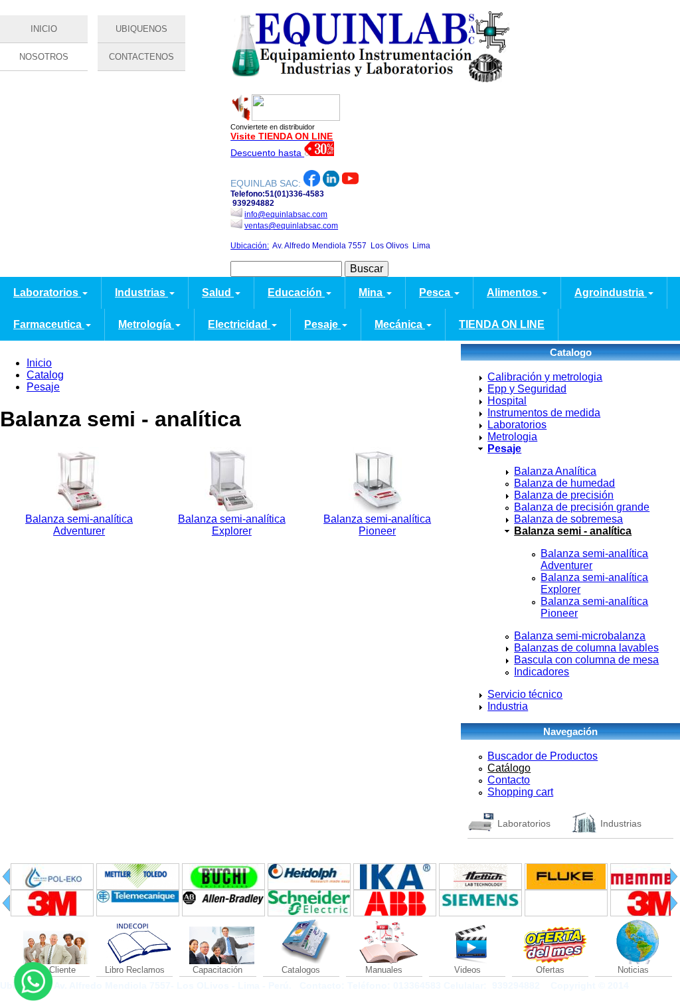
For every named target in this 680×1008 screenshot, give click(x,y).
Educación (296, 292)
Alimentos (514, 292)
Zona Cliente (51, 970)
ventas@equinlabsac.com (291, 225)
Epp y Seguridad (526, 388)
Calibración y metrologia (544, 376)
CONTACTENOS (141, 57)
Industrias (141, 292)
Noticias (633, 970)
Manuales (383, 970)
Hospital (507, 400)
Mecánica (400, 324)
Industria (507, 706)
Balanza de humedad (564, 483)
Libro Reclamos (135, 970)
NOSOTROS (43, 57)
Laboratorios (47, 292)
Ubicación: (249, 245)
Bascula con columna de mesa (586, 659)
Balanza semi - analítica (573, 531)
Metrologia (512, 436)
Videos (467, 970)
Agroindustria (610, 292)
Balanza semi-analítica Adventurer (79, 525)
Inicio (39, 363)
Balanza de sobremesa (568, 519)
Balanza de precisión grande (581, 507)
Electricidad (239, 324)
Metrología (146, 324)
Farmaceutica (48, 324)
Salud (218, 292)
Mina (372, 292)
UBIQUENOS (141, 29)
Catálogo (509, 768)
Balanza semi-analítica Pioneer (377, 525)
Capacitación (217, 970)
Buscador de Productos (542, 756)
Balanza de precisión (564, 495)
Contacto (508, 780)
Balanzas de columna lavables (586, 647)
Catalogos (301, 970)
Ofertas (550, 970)
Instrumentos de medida (543, 412)
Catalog (45, 374)
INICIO (44, 29)
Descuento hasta (267, 152)
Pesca (436, 292)
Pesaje (322, 324)
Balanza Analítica (555, 471)
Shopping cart (520, 792)
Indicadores (541, 671)
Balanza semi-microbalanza (579, 635)
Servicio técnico (524, 694)
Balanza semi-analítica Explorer (232, 525)
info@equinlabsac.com (285, 214)
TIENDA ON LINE (502, 324)
